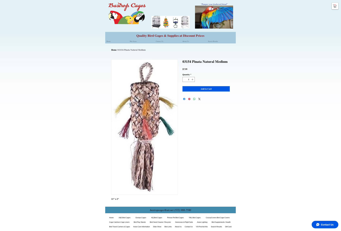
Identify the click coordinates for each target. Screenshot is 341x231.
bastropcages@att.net (162, 210)
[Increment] (192, 79)
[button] (335, 6)
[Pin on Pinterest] (189, 99)
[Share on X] (199, 99)
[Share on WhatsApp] (194, 99)
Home (114, 49)
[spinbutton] (188, 79)
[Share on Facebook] (184, 99)
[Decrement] (184, 79)
